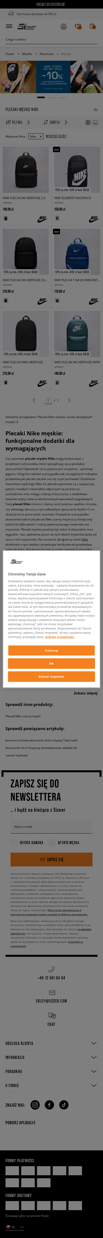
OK (51, 663)
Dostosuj (51, 650)
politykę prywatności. (60, 637)
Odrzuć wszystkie (51, 676)
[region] (51, 619)
